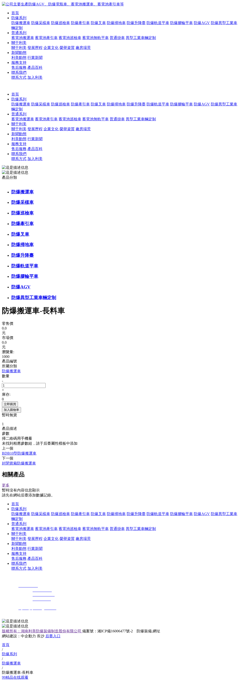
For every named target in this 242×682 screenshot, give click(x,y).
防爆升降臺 (136, 23)
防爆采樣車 (40, 23)
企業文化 (51, 48)
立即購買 (10, 404)
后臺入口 (52, 636)
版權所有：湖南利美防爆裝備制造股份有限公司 (42, 631)
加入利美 (35, 77)
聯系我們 (18, 72)
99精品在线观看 (15, 677)
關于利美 (18, 43)
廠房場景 (83, 48)
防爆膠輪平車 (181, 23)
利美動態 (18, 58)
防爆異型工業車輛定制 (33, 297)
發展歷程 (35, 48)
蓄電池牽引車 (46, 38)
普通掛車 (117, 38)
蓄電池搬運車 (22, 38)
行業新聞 (35, 58)
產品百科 (35, 67)
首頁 (15, 13)
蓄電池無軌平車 (95, 38)
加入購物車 (11, 410)
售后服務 (18, 67)
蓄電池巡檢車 (70, 38)
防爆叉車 (98, 23)
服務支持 (18, 63)
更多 (5, 485)
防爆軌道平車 (158, 23)
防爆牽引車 (80, 23)
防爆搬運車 (20, 23)
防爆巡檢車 (60, 23)
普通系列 (18, 33)
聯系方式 (18, 77)
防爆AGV (202, 23)
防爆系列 (18, 18)
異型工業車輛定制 (141, 38)
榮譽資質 (67, 48)
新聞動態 (18, 53)
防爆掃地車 (116, 23)
